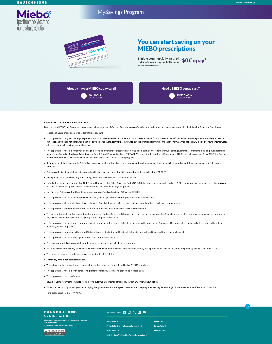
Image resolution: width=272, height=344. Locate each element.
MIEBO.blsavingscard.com (128, 248)
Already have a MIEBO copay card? (91, 93)
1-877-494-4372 (157, 172)
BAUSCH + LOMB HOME (244, 2)
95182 (171, 248)
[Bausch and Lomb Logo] (60, 313)
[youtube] (144, 312)
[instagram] (129, 312)
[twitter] (134, 312)
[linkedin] (139, 312)
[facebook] (124, 312)
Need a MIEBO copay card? (181, 93)
